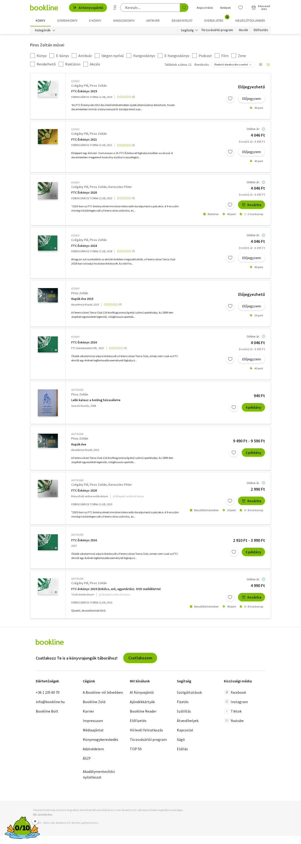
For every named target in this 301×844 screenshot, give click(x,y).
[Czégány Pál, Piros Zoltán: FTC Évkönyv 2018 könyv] (48, 243)
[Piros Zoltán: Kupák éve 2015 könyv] (48, 295)
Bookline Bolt (47, 711)
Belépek (225, 7)
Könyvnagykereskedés (100, 739)
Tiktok (236, 711)
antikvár (77, 389)
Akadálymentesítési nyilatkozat (99, 774)
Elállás (182, 748)
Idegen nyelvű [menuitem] (182, 20)
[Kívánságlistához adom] (230, 98)
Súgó (181, 739)
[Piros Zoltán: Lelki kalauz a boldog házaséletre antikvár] (48, 402)
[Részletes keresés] (115, 7)
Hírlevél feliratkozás (146, 730)
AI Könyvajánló (91, 7)
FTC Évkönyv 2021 (84, 140)
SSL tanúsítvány (42, 814)
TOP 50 (136, 748)
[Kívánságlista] (240, 7)
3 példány (253, 552)
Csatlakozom (140, 658)
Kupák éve (78, 444)
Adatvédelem (93, 748)
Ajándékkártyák (142, 701)
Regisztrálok (205, 7)
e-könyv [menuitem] (95, 20)
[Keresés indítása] (184, 7)
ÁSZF (87, 758)
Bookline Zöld (94, 701)
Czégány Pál (79, 85)
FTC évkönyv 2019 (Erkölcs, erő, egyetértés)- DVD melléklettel (116, 589)
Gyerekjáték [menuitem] (216, 19)
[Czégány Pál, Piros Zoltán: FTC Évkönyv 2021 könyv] (48, 136)
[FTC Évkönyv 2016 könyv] (48, 344)
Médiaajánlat (93, 730)
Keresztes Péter (120, 187)
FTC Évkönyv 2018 (84, 246)
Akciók (243, 30)
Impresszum (93, 720)
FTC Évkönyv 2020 (84, 193)
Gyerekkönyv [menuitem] (67, 20)
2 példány (253, 452)
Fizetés (183, 701)
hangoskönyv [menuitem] (124, 20)
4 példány (253, 407)
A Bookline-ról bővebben (103, 692)
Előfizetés (261, 30)
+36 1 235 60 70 (47, 692)
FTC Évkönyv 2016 (84, 342)
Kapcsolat (185, 730)
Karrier (88, 711)
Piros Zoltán (98, 85)
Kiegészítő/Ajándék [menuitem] (250, 20)
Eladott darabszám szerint (231, 64)
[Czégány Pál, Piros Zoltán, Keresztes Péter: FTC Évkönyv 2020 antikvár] (48, 488)
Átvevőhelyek (187, 720)
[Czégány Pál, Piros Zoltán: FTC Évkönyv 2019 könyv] (48, 89)
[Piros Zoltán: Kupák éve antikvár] (48, 441)
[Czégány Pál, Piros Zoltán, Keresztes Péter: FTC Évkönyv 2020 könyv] (48, 190)
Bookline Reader (143, 711)
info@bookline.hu (50, 701)
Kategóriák (43, 30)
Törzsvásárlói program (217, 30)
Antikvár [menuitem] (153, 20)
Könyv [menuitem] (40, 20)
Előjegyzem (251, 98)
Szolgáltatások (189, 692)
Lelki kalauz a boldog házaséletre (95, 400)
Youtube (237, 720)
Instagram (239, 701)
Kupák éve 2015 (82, 299)
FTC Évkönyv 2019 (84, 91)
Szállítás (184, 711)
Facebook (238, 692)
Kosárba (254, 204)
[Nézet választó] (260, 64)
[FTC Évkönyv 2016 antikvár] (48, 542)
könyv (75, 81)
